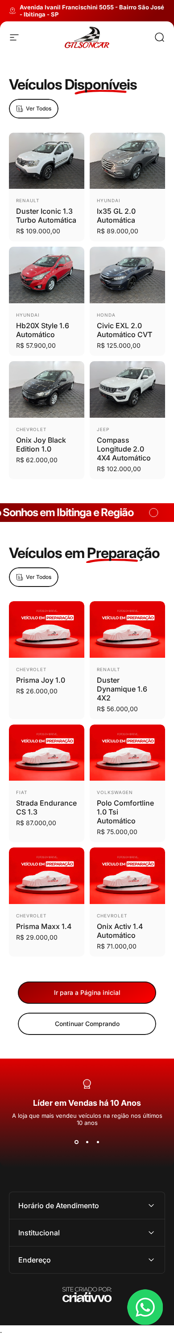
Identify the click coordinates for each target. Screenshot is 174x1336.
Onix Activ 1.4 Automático (120, 931)
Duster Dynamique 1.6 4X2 (122, 689)
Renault (27, 200)
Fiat (21, 792)
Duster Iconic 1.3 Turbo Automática (46, 215)
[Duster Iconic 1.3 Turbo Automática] (46, 161)
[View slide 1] (76, 1142)
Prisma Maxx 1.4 (43, 926)
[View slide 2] (87, 1142)
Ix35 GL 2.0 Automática (116, 215)
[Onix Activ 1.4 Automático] (127, 875)
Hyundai (108, 200)
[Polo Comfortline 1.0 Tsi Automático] (127, 753)
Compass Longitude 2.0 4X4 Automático (124, 449)
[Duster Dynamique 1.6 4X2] (127, 629)
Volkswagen (115, 792)
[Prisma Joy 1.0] (46, 629)
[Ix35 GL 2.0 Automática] (127, 161)
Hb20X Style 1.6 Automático (42, 330)
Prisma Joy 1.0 (40, 680)
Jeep (103, 429)
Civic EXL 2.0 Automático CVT (124, 330)
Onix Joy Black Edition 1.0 (41, 444)
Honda (106, 315)
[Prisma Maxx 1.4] (46, 875)
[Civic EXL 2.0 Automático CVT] (127, 275)
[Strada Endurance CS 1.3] (46, 753)
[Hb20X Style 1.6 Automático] (46, 275)
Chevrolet (31, 429)
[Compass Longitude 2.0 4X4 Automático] (127, 389)
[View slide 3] (97, 1142)
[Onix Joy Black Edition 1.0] (46, 389)
